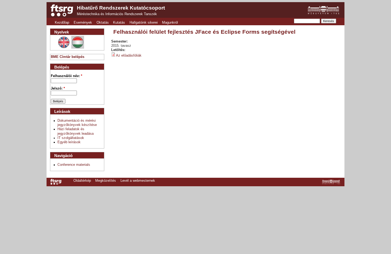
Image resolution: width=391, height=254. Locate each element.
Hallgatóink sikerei (144, 22)
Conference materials (73, 165)
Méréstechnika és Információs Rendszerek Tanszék (117, 14)
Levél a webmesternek (137, 181)
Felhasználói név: (66, 76)
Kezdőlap (62, 22)
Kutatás (119, 22)
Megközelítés (105, 181)
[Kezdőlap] (62, 10)
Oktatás (103, 22)
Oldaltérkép (82, 181)
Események (83, 22)
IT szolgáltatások (70, 138)
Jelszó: (58, 88)
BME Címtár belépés (67, 57)
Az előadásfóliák (129, 55)
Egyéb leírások (69, 142)
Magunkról (170, 22)
